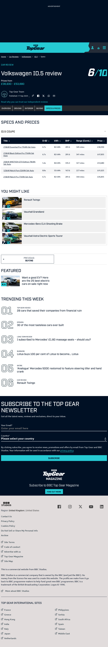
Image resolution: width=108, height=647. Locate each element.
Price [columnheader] (99, 140)
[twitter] (43, 95)
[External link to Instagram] (70, 506)
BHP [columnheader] (67, 140)
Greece (7, 614)
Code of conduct (12, 547)
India (6, 624)
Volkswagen (26, 56)
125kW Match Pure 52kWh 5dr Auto (18, 170)
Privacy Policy (7, 521)
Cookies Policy (8, 526)
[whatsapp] (48, 95)
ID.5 (36, 56)
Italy (6, 629)
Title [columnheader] (5, 140)
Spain (61, 624)
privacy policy (66, 450)
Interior (29, 108)
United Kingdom (16, 510)
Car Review (7, 64)
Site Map (8, 561)
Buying (39, 108)
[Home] (54, 47)
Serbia (61, 614)
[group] (54, 159)
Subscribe (54, 458)
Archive (4, 535)
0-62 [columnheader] (44, 140)
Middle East (64, 633)
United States (32, 510)
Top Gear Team (16, 91)
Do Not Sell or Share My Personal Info (19, 530)
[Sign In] (92, 47)
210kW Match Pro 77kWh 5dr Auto (18, 177)
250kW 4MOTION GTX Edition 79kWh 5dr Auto (19, 163)
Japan (7, 633)
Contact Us (6, 516)
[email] (54, 95)
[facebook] (38, 95)
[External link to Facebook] (59, 506)
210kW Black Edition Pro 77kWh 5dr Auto (18, 154)
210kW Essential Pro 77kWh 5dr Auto (19, 147)
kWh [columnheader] (56, 140)
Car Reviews (14, 56)
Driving (17, 108)
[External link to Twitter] (80, 506)
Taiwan (61, 629)
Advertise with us (12, 551)
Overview (6, 108)
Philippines (63, 610)
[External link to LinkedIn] (101, 506)
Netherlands (10, 638)
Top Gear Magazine (13, 556)
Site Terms (9, 542)
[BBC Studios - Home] (7, 504)
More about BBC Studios (15, 590)
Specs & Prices (53, 108)
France (7, 610)
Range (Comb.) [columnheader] (83, 140)
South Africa (64, 619)
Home (3, 56)
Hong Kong (9, 619)
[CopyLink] (33, 96)
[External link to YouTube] (91, 506)
